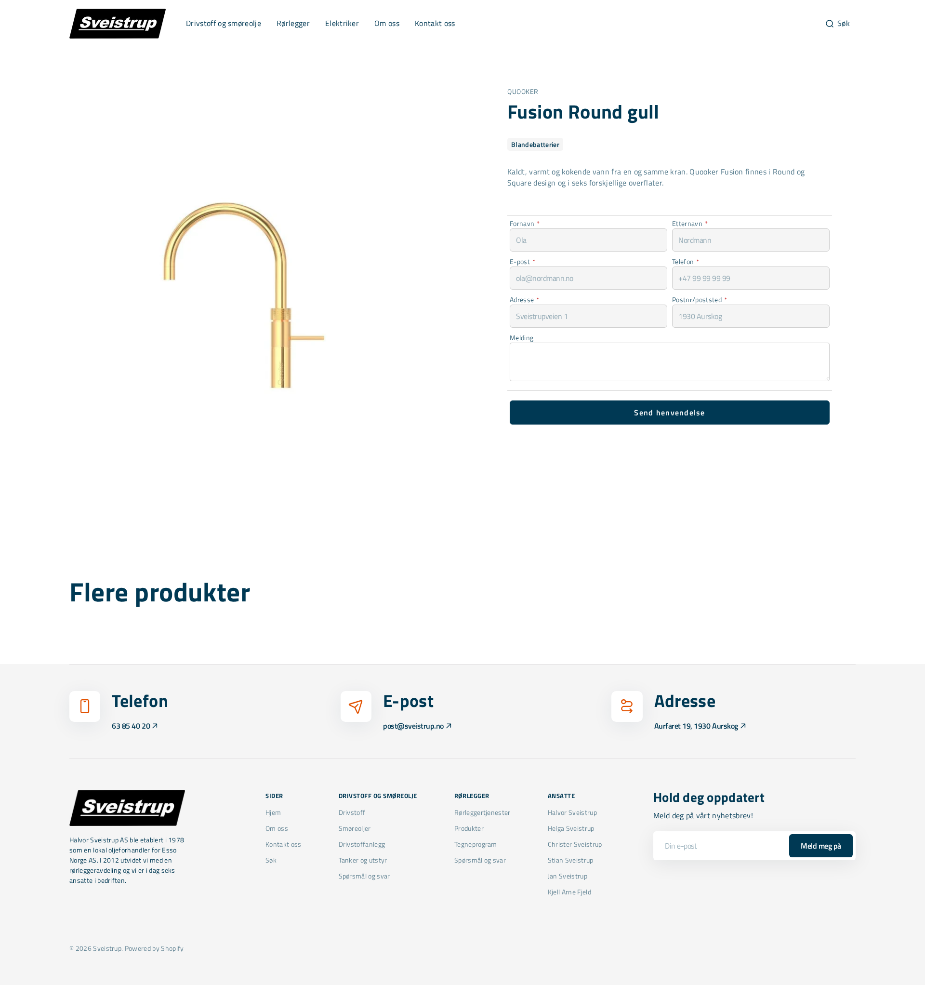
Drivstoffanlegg (362, 844)
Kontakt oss (283, 844)
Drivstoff (352, 812)
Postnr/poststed (699, 299)
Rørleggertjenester (482, 812)
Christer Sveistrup (575, 844)
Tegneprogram (475, 844)
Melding (521, 338)
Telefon (686, 261)
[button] (837, 23)
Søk (271, 860)
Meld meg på (821, 846)
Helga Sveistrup (571, 828)
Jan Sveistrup (567, 876)
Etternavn (690, 223)
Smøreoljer (355, 828)
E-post (522, 261)
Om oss (276, 828)
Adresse (525, 299)
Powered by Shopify (154, 948)
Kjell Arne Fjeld (569, 892)
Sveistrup (107, 948)
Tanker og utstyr (363, 860)
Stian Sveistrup (571, 860)
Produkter (469, 828)
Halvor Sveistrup (572, 812)
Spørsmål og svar (364, 876)
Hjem (273, 812)
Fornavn (525, 223)
